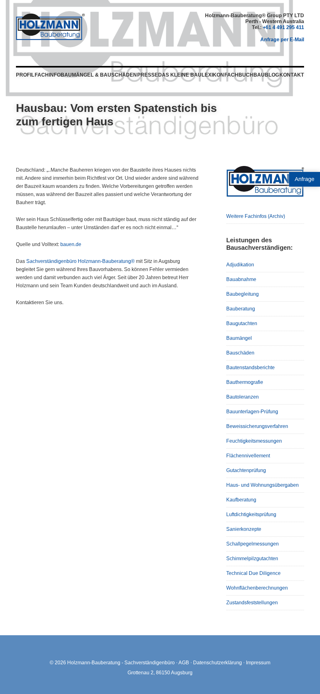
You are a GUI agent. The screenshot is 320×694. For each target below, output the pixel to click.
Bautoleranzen (242, 397)
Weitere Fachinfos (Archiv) (255, 216)
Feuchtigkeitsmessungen (254, 441)
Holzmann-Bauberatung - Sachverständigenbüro (121, 662)
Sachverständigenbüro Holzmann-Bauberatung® (80, 261)
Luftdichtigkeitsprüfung (251, 514)
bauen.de (70, 244)
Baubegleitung (242, 294)
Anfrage (304, 179)
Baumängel (239, 338)
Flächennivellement (248, 455)
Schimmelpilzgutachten (252, 558)
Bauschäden (240, 352)
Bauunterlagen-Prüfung (252, 411)
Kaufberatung (241, 499)
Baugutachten (241, 323)
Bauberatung (240, 308)
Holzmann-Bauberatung (50, 27)
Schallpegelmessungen (252, 543)
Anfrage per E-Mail (282, 39)
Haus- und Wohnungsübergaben (262, 485)
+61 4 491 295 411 (283, 27)
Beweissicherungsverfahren (257, 426)
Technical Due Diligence (253, 573)
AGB (183, 662)
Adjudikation (240, 264)
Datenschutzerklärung (217, 662)
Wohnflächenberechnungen (257, 588)
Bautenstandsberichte (250, 367)
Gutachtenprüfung (246, 470)
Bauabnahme (241, 279)
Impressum (258, 662)
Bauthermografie (244, 382)
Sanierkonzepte (243, 529)
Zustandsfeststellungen (252, 602)
